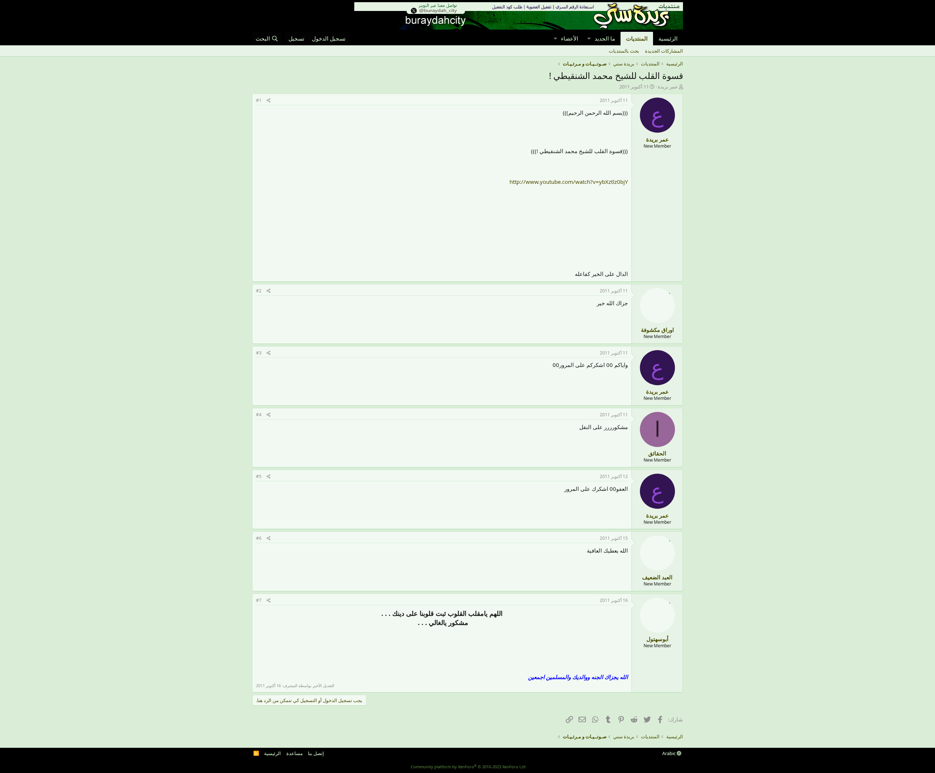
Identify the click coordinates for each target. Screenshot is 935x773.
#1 (259, 100)
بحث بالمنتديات (624, 51)
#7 (259, 600)
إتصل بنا (316, 753)
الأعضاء (569, 38)
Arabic (669, 753)
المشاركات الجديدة (664, 51)
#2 (259, 291)
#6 (259, 538)
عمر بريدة (668, 86)
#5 (259, 476)
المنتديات (637, 38)
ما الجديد (605, 38)
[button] (589, 38)
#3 (259, 353)
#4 (259, 415)
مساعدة (294, 753)
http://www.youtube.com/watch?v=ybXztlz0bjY (569, 181)
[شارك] (268, 100)
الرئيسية (668, 38)
